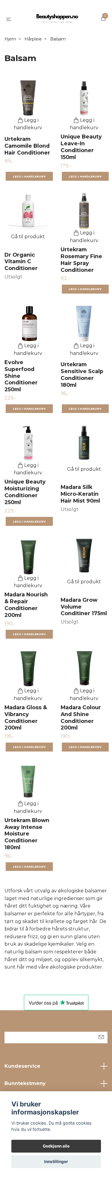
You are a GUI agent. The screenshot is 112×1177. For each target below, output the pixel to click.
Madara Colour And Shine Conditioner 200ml (81, 717)
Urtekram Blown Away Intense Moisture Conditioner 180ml (26, 833)
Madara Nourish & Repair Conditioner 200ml (26, 604)
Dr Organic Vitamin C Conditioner (21, 262)
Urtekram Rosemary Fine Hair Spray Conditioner (81, 259)
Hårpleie (33, 39)
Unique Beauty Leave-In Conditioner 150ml (81, 146)
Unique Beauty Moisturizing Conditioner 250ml (25, 491)
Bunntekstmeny (25, 1083)
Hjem (10, 39)
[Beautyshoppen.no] (57, 19)
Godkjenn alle (56, 1146)
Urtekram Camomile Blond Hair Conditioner (27, 146)
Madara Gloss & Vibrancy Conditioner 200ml (25, 717)
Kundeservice (22, 1066)
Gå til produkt (28, 236)
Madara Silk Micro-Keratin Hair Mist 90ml (80, 494)
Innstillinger (56, 1161)
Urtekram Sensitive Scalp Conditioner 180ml (82, 374)
